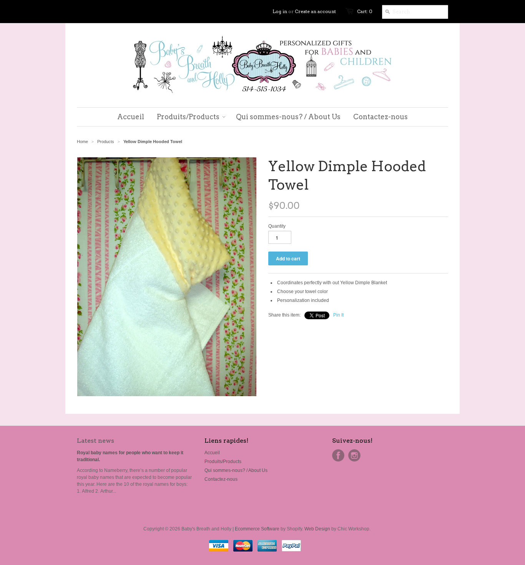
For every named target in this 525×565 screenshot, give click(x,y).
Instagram (354, 455)
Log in (279, 11)
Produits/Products (222, 461)
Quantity (277, 226)
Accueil (212, 452)
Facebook (338, 455)
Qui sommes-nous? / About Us (235, 470)
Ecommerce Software (257, 529)
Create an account (315, 11)
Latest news (95, 440)
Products (105, 141)
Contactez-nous (221, 479)
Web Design (317, 529)
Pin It (338, 315)
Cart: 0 (364, 11)
